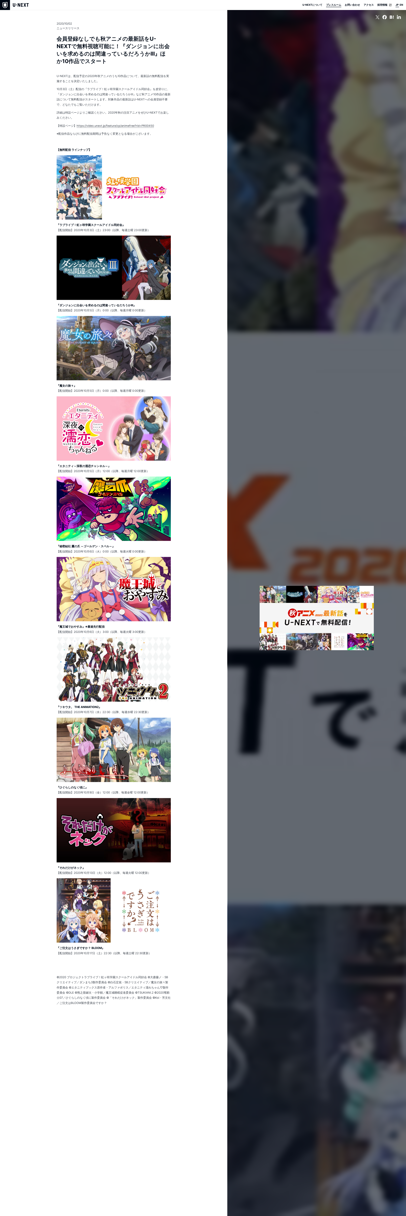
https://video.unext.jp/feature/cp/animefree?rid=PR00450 (115, 125)
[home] (14, 5)
